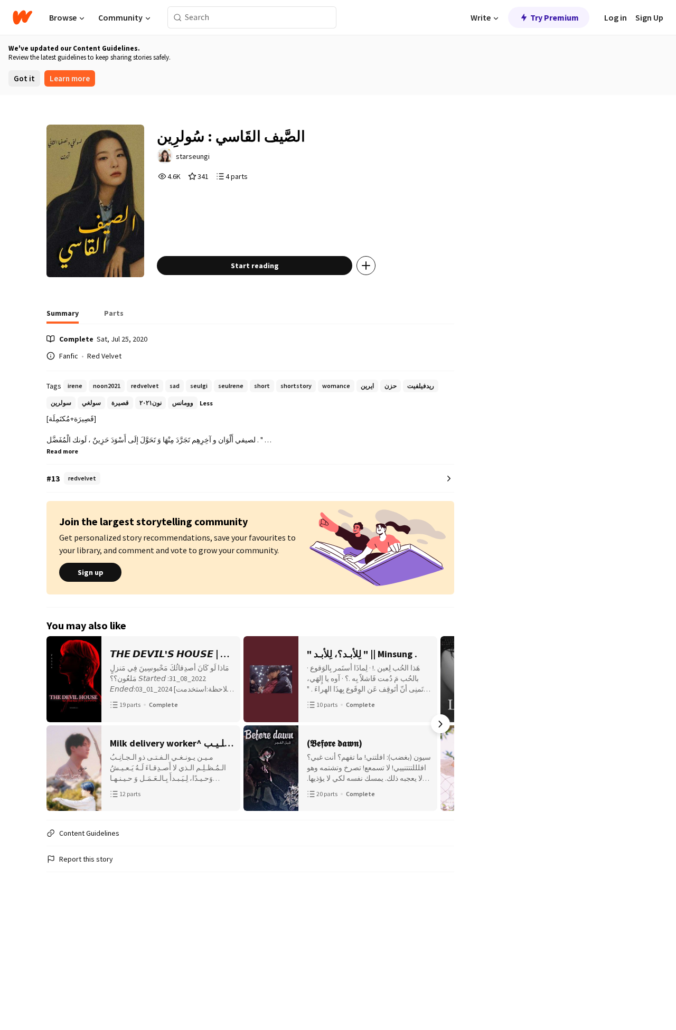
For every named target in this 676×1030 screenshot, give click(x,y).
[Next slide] (440, 723)
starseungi (193, 156)
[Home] (22, 17)
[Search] (177, 18)
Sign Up (649, 17)
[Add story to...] (365, 265)
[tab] (62, 316)
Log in (615, 17)
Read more (62, 451)
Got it (24, 78)
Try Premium (554, 17)
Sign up (91, 572)
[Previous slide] (60, 723)
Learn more (70, 78)
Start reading (255, 265)
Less (206, 403)
